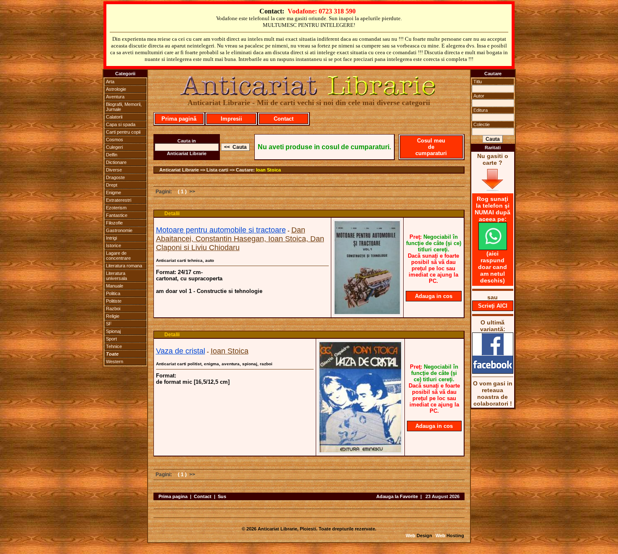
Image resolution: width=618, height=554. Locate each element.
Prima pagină (178, 119)
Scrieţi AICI (492, 306)
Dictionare (116, 162)
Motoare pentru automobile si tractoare (221, 230)
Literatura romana (124, 265)
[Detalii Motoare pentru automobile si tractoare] (367, 313)
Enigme (113, 192)
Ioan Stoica (268, 169)
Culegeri (114, 147)
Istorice (113, 245)
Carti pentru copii (123, 132)
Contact (283, 119)
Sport (111, 338)
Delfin (111, 154)
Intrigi (111, 237)
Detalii (172, 213)
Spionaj (113, 331)
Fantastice (116, 215)
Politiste (113, 300)
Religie (112, 316)
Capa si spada (120, 124)
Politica (113, 293)
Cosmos (114, 139)
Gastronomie (119, 230)
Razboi (113, 308)
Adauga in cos (433, 296)
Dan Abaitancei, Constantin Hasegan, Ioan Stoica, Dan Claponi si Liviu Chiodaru (240, 239)
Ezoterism (116, 207)
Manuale (114, 285)
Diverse (114, 169)
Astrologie (116, 89)
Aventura (115, 96)
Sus (222, 496)
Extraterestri (118, 200)
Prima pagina (173, 496)
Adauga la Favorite (397, 496)
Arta (110, 81)
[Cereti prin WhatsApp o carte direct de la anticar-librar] (492, 248)
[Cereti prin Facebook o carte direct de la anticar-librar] (492, 371)
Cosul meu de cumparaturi (431, 146)
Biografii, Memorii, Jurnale (124, 107)
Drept (111, 184)
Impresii (231, 119)
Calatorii (114, 116)
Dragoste (115, 177)
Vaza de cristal (180, 351)
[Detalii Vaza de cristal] (360, 451)
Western (114, 361)
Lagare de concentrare (118, 256)
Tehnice (114, 346)
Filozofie (114, 222)
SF (109, 323)
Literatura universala (116, 276)
